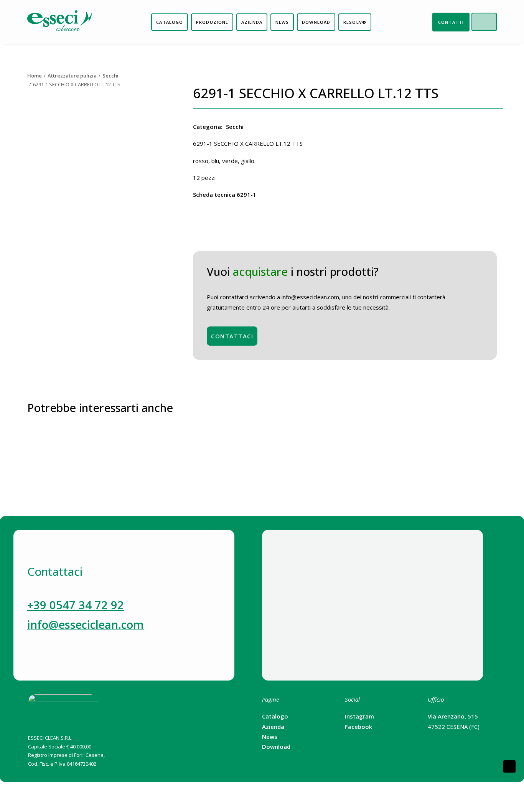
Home (34, 75)
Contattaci (232, 336)
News (269, 736)
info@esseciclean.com (85, 624)
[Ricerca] (490, 22)
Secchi (110, 75)
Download (276, 746)
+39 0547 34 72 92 (75, 604)
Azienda (273, 726)
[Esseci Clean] (59, 21)
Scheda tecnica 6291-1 (224, 194)
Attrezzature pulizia (72, 75)
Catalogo (275, 716)
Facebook (358, 726)
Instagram (359, 716)
